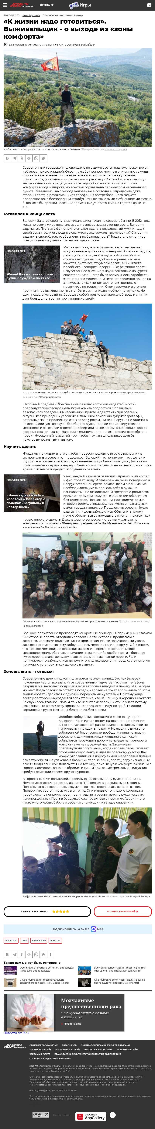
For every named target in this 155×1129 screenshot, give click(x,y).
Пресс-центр (69, 1045)
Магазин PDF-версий (67, 1049)
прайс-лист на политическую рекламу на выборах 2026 (87, 1054)
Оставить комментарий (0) (123, 911)
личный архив (30, 397)
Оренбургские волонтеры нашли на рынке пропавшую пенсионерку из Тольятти (119, 981)
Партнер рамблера (62, 1115)
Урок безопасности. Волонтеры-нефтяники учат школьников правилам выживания (120, 969)
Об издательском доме (43, 1045)
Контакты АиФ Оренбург (98, 1049)
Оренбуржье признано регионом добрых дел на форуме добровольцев (47, 969)
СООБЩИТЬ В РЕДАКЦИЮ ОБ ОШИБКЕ (50, 1058)
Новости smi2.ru (16, 1033)
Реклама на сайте (127, 1049)
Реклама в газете (39, 1054)
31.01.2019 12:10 (11, 15)
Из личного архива (116, 149)
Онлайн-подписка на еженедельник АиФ (105, 1045)
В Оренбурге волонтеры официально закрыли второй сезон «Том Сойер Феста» (44, 981)
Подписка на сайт (40, 1049)
